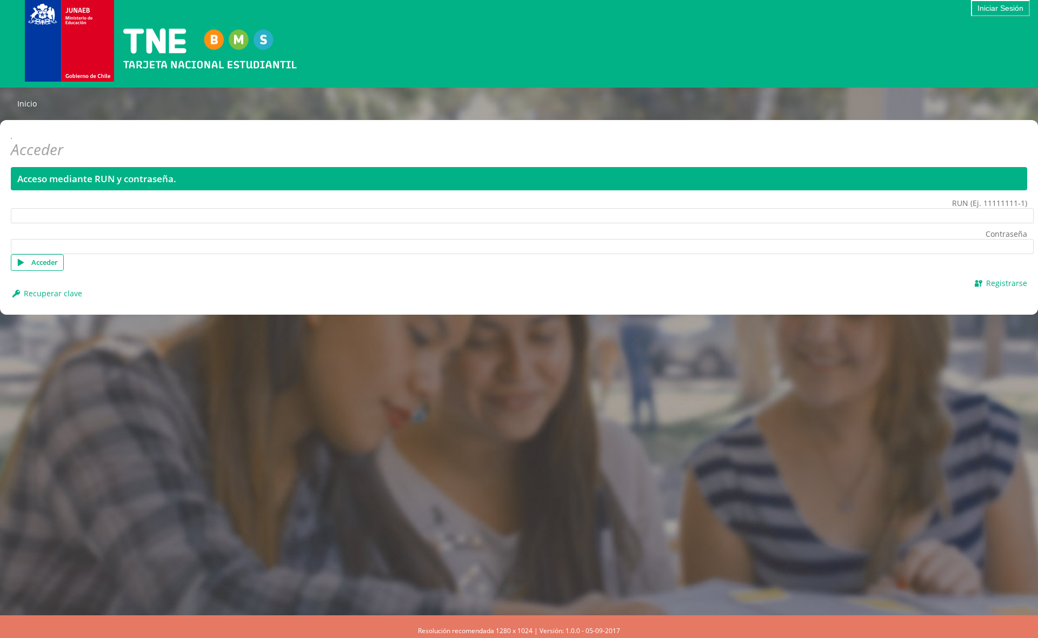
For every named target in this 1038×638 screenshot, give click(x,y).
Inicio (27, 103)
